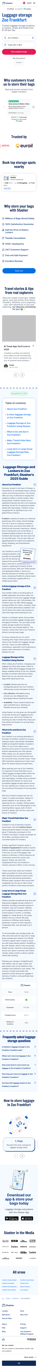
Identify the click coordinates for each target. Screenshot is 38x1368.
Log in (29, 3)
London (5, 1311)
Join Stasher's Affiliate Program (26, 1332)
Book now (19, 271)
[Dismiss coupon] (35, 549)
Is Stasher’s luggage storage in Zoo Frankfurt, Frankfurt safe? (16, 1048)
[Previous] (16, 375)
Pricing (23, 1324)
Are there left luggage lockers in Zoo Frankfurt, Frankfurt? (16, 1084)
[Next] (22, 375)
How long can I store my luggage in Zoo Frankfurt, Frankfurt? (17, 1075)
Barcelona (6, 1315)
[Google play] (12, 1218)
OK (19, 1363)
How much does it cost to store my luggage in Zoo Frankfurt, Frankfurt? (16, 1066)
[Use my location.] (33, 38)
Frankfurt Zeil (24, 1283)
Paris (22, 1311)
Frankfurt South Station (9, 1290)
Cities (8, 1298)
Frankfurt (19, 63)
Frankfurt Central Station (9, 1280)
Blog (3, 1331)
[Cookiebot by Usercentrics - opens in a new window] (27, 1339)
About (4, 1324)
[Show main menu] (34, 3)
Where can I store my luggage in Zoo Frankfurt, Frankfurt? (16, 1057)
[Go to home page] (7, 3)
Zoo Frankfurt (24, 1290)
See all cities (7, 1318)
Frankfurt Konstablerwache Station (10, 1286)
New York (24, 1315)
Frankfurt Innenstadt (8, 1283)
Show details (29, 1357)
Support (23, 1328)
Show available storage (19, 52)
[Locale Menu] (24, 3)
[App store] (27, 1218)
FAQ (3, 1328)
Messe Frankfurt (25, 1286)
